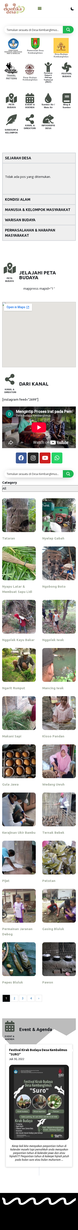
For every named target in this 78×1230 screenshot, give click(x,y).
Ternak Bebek (53, 832)
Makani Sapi (11, 736)
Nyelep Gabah (53, 538)
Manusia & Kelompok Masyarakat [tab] (37, 210)
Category (9, 482)
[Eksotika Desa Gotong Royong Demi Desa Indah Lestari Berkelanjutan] (14, 8)
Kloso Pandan (53, 736)
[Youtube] (45, 458)
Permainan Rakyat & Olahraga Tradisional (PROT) (48, 77)
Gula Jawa (10, 784)
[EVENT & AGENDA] (30, 98)
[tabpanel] (39, 178)
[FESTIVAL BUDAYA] (67, 67)
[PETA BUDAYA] (11, 98)
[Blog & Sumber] (67, 98)
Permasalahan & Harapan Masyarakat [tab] (30, 232)
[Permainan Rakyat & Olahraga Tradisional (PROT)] (48, 67)
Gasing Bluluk (53, 929)
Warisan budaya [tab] (20, 220)
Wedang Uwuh (53, 784)
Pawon (47, 982)
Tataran (8, 538)
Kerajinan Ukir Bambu (19, 832)
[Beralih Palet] (72, 8)
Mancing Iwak (53, 688)
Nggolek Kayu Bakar (18, 640)
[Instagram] (33, 458)
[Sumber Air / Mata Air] (48, 98)
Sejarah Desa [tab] (18, 158)
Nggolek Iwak (53, 640)
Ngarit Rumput (13, 688)
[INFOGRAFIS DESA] (48, 119)
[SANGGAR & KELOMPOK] (11, 119)
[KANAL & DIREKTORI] (30, 119)
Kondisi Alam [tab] (17, 199)
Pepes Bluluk (12, 982)
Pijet (6, 881)
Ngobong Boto (54, 586)
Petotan (48, 881)
